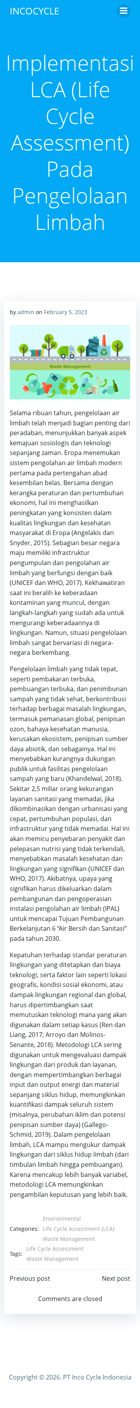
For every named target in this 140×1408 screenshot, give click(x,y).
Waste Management (69, 1239)
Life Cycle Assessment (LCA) (78, 1228)
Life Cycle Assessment (55, 1248)
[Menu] (123, 11)
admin (26, 312)
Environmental (62, 1218)
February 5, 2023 (65, 312)
